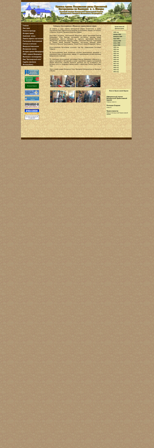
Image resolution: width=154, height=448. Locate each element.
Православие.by (112, 111)
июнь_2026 (116, 43)
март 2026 (116, 38)
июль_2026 (116, 45)
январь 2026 (117, 34)
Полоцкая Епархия (113, 105)
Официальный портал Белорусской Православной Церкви (117, 98)
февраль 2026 (117, 36)
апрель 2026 (117, 40)
